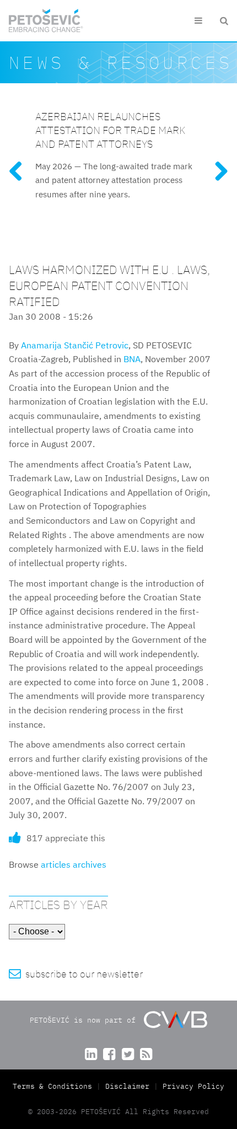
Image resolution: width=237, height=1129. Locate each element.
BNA (132, 358)
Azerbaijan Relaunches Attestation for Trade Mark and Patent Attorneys (110, 129)
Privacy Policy (193, 1086)
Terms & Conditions (54, 1086)
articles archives (73, 864)
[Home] (46, 21)
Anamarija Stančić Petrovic (74, 345)
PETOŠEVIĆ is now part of (85, 1019)
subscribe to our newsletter (76, 973)
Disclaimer (127, 1086)
